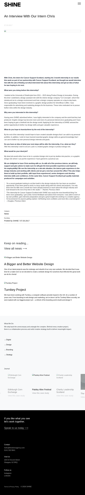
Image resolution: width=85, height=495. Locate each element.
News (6, 214)
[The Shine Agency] (23, 5)
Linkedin (7, 476)
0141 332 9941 (9, 450)
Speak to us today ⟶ (16, 427)
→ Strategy (8, 355)
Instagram (7, 473)
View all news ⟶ (15, 248)
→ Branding (8, 350)
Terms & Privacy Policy (11, 486)
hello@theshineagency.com (14, 448)
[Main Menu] (79, 3)
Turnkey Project (15, 289)
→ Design (8, 345)
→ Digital (7, 340)
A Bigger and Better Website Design (29, 264)
